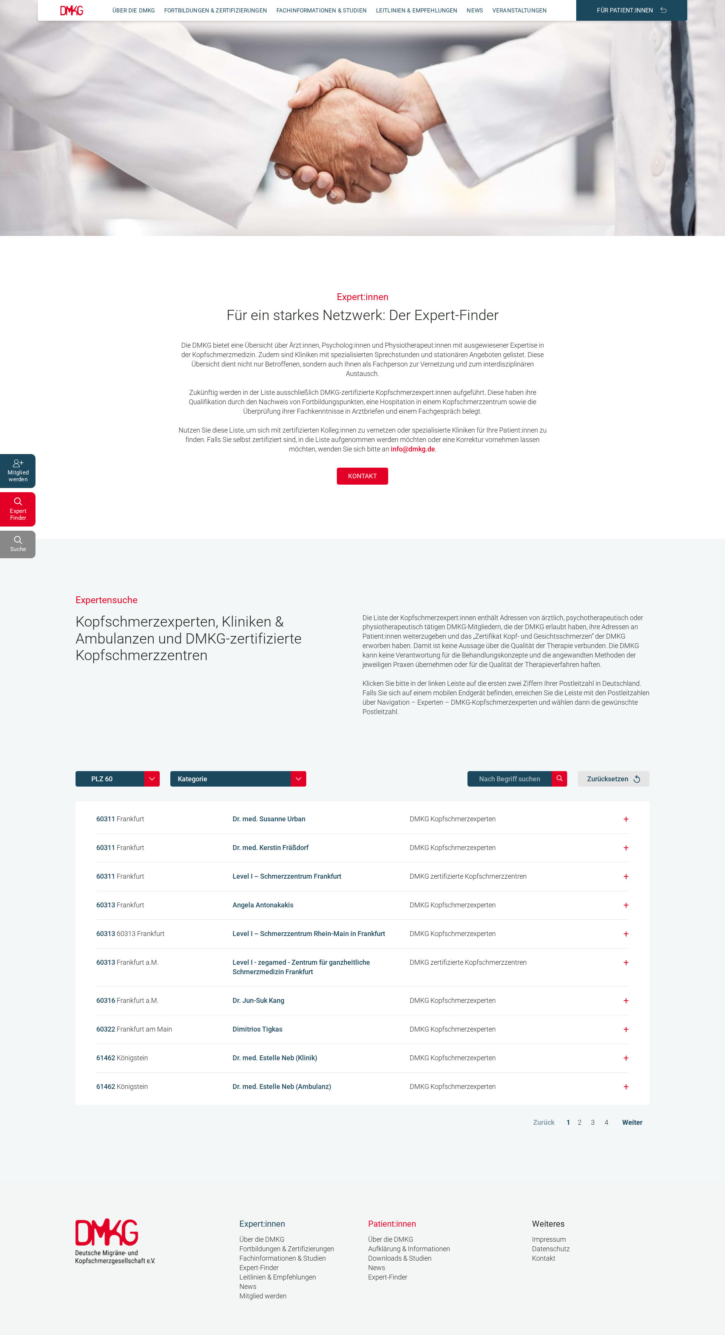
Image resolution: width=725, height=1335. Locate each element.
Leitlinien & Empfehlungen (417, 10)
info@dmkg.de (413, 449)
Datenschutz (551, 1249)
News (475, 10)
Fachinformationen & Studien (321, 10)
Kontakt (362, 476)
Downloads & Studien (400, 1258)
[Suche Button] (559, 779)
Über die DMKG (134, 10)
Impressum (549, 1239)
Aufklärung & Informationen (409, 1249)
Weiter (632, 1122)
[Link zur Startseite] (71, 10)
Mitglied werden (263, 1296)
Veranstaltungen (519, 10)
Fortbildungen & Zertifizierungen (215, 10)
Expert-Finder (259, 1268)
